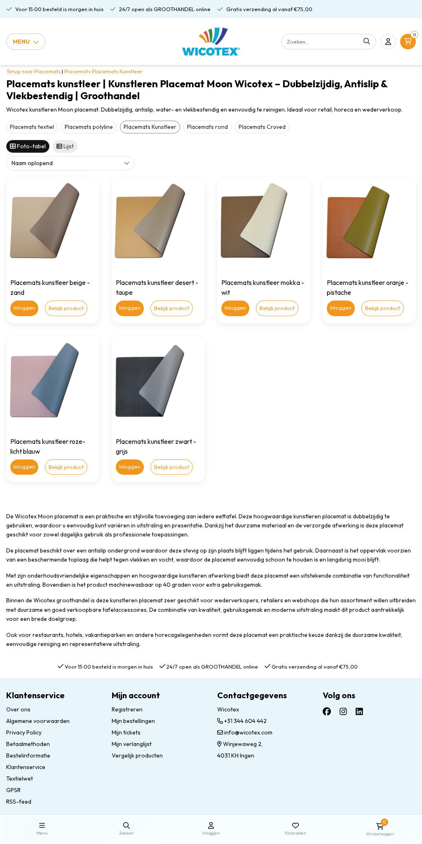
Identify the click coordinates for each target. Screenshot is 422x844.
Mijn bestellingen (133, 721)
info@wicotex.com (248, 732)
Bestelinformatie (28, 755)
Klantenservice (25, 767)
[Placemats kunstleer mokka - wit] (263, 223)
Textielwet (19, 778)
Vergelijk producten (137, 755)
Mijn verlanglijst (132, 744)
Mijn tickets (126, 732)
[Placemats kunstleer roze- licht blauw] (52, 382)
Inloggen (24, 307)
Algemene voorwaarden (38, 721)
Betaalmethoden (28, 744)
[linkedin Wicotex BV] (359, 711)
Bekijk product (66, 308)
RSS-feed (18, 801)
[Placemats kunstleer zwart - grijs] (158, 382)
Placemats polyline (89, 127)
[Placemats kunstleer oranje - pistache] (369, 223)
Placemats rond (207, 127)
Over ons (18, 709)
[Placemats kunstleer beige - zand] (52, 223)
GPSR (13, 790)
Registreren (127, 709)
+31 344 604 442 (245, 721)
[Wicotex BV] (211, 42)
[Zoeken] (366, 41)
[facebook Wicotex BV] (327, 711)
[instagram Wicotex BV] (343, 711)
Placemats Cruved (262, 127)
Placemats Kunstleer (117, 71)
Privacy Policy (24, 732)
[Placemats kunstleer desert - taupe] (158, 223)
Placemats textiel (32, 127)
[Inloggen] (388, 41)
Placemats (77, 71)
